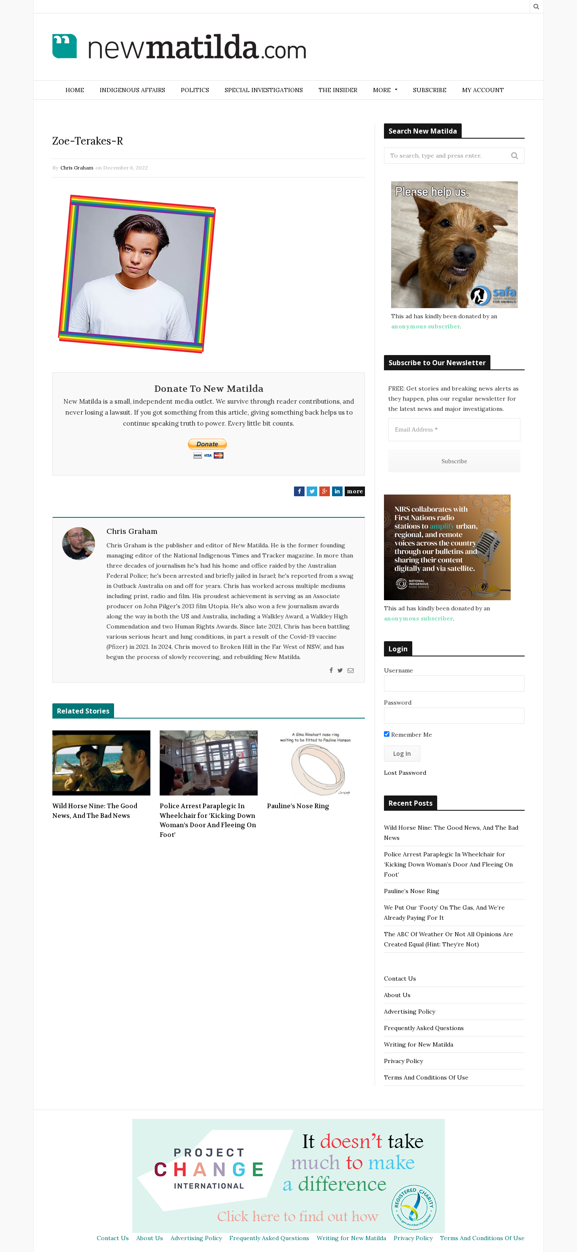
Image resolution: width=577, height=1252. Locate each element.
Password (397, 702)
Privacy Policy (403, 1061)
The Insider (337, 90)
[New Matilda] (179, 48)
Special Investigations (264, 90)
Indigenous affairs (132, 90)
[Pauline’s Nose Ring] (316, 762)
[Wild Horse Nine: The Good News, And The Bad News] (101, 762)
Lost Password (405, 772)
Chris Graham (76, 167)
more (355, 491)
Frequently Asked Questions (424, 1028)
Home (74, 90)
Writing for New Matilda (418, 1044)
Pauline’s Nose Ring (298, 806)
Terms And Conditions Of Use (426, 1077)
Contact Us (400, 978)
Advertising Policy (409, 1011)
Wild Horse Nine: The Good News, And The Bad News (94, 811)
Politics (195, 90)
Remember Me (410, 734)
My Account (483, 90)
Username (398, 670)
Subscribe (429, 90)
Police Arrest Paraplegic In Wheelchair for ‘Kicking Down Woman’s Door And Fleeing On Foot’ (208, 820)
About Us (397, 995)
